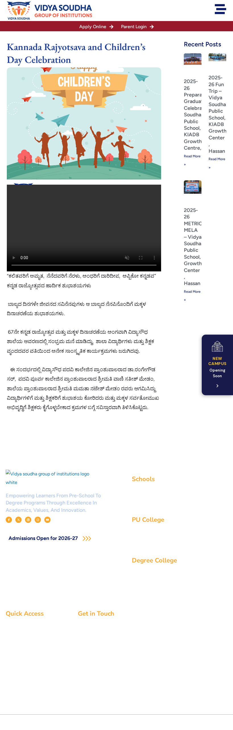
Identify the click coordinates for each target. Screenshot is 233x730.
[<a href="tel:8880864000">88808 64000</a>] (80, 660)
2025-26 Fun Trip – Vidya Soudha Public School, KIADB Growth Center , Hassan (217, 114)
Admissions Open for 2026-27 (44, 538)
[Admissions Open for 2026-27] (87, 538)
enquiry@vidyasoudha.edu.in (115, 649)
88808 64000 (101, 660)
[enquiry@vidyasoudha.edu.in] (80, 650)
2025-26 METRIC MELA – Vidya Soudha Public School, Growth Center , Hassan (193, 246)
